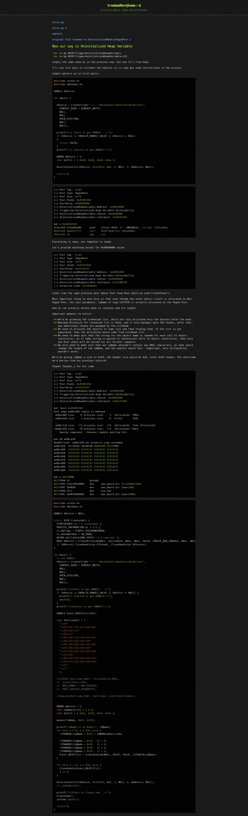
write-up (58, 22)
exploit (57, 33)
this (68, 67)
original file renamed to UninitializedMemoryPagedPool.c (91, 39)
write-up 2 (59, 28)
